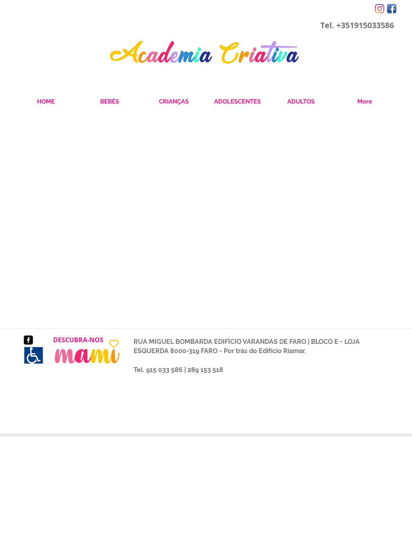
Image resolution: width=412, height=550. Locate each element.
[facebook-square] (28, 340)
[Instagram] (379, 8)
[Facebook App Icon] (391, 8)
